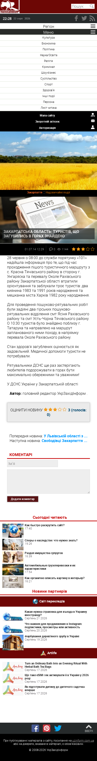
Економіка (48, 43)
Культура (48, 37)
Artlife (52, 653)
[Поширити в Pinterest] (46, 728)
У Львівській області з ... (66, 435)
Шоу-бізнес (48, 72)
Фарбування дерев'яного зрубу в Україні (52, 636)
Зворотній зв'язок (47, 121)
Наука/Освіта (48, 55)
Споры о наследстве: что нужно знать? (51, 540)
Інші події (48, 96)
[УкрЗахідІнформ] (10, 6)
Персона (48, 102)
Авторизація (47, 128)
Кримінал (48, 67)
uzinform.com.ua (83, 740)
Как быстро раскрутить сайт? (45, 525)
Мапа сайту (47, 115)
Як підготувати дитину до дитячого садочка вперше (55, 688)
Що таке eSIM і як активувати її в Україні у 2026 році (57, 676)
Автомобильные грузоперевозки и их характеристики (50, 566)
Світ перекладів (52, 601)
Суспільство (48, 78)
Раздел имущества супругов (44, 553)
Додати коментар (23, 499)
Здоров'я (49, 90)
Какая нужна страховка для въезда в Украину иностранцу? (56, 613)
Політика (48, 49)
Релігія (48, 61)
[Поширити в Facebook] (35, 728)
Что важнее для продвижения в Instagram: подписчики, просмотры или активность (53, 625)
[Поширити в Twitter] (58, 728)
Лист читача (49, 107)
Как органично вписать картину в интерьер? (55, 578)
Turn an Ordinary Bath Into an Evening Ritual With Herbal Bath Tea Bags (56, 664)
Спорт (48, 84)
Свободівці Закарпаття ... (64, 440)
